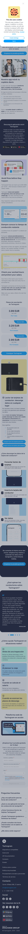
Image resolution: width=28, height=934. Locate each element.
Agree (14, 41)
